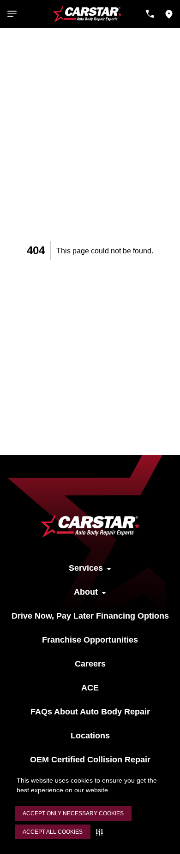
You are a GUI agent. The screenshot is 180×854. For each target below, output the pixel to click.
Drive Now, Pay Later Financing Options (90, 615)
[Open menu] (12, 14)
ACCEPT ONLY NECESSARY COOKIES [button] (73, 813)
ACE (90, 687)
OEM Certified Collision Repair (90, 759)
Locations (90, 735)
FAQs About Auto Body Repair (90, 711)
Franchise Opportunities (90, 639)
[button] (101, 832)
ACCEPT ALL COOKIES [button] (53, 832)
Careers (90, 663)
